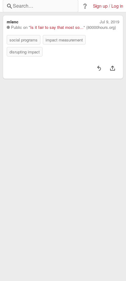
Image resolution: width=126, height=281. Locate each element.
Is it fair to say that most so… (56, 27)
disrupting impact (24, 52)
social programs (23, 40)
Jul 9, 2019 (109, 22)
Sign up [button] (100, 6)
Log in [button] (117, 6)
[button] (85, 6)
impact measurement (64, 40)
